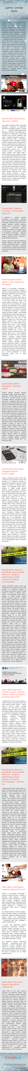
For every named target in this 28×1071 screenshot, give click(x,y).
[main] (14, 9)
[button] (1, 2)
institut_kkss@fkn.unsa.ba (21, 1068)
